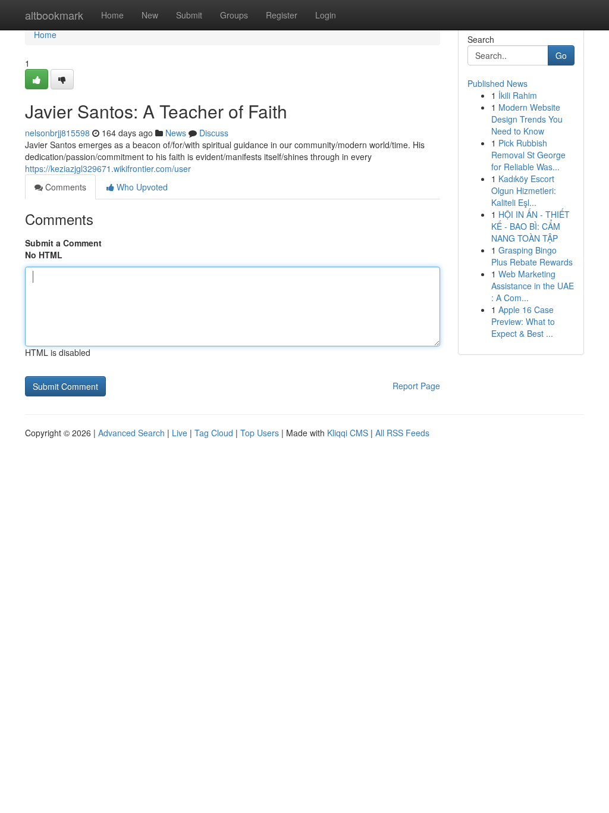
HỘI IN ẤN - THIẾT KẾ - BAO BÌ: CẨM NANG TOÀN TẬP (530, 226)
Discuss (213, 133)
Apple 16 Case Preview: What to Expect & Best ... (523, 321)
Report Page (416, 386)
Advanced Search (131, 433)
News (175, 133)
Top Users (259, 433)
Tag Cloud (213, 433)
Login (325, 15)
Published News (497, 83)
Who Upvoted (141, 187)
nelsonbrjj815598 (57, 133)
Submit (189, 15)
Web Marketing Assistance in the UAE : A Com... (532, 286)
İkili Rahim (517, 95)
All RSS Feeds (402, 433)
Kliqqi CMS (347, 433)
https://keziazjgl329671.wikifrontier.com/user (108, 168)
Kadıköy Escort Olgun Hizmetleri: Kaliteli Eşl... (523, 190)
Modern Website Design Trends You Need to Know (527, 119)
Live (179, 433)
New (150, 15)
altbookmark (54, 15)
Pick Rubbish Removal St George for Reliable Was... (528, 155)
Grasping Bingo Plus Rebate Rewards (532, 256)
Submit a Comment (63, 243)
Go (561, 55)
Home (112, 15)
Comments (64, 187)
